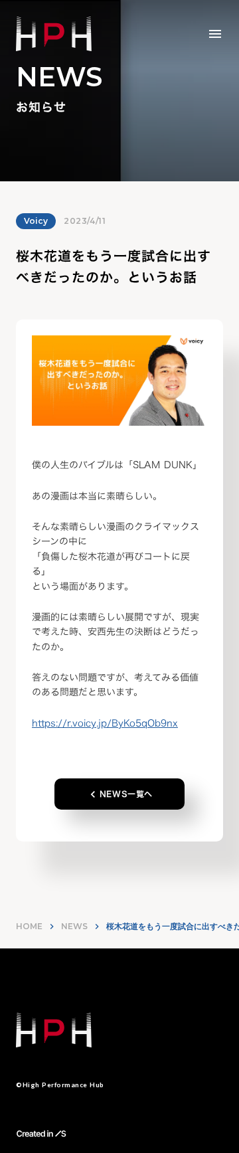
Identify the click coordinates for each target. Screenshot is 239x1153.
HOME (29, 926)
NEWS (74, 926)
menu (215, 34)
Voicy (36, 221)
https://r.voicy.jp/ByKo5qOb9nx (105, 723)
